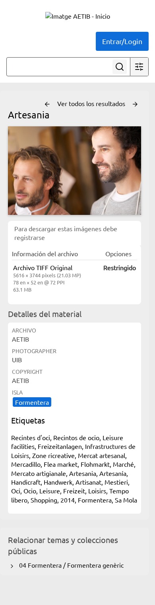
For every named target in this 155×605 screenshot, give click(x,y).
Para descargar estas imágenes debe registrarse (65, 232)
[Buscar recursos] (119, 67)
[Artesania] (74, 170)
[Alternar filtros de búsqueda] (139, 67)
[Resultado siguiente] (135, 104)
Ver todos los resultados (92, 103)
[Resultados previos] (47, 104)
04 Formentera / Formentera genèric (70, 565)
